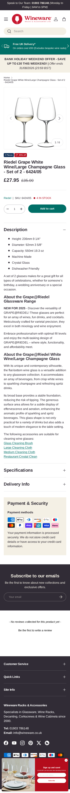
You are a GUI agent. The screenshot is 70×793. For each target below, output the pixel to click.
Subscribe (51, 780)
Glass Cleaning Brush (18, 443)
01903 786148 (19, 728)
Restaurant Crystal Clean (20, 456)
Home (7, 77)
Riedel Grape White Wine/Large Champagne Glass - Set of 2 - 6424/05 (34, 81)
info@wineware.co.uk (27, 732)
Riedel (7, 197)
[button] (64, 19)
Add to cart (47, 208)
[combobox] (35, 31)
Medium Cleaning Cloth (19, 452)
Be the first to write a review (35, 630)
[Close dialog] (66, 760)
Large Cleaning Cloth (18, 447)
